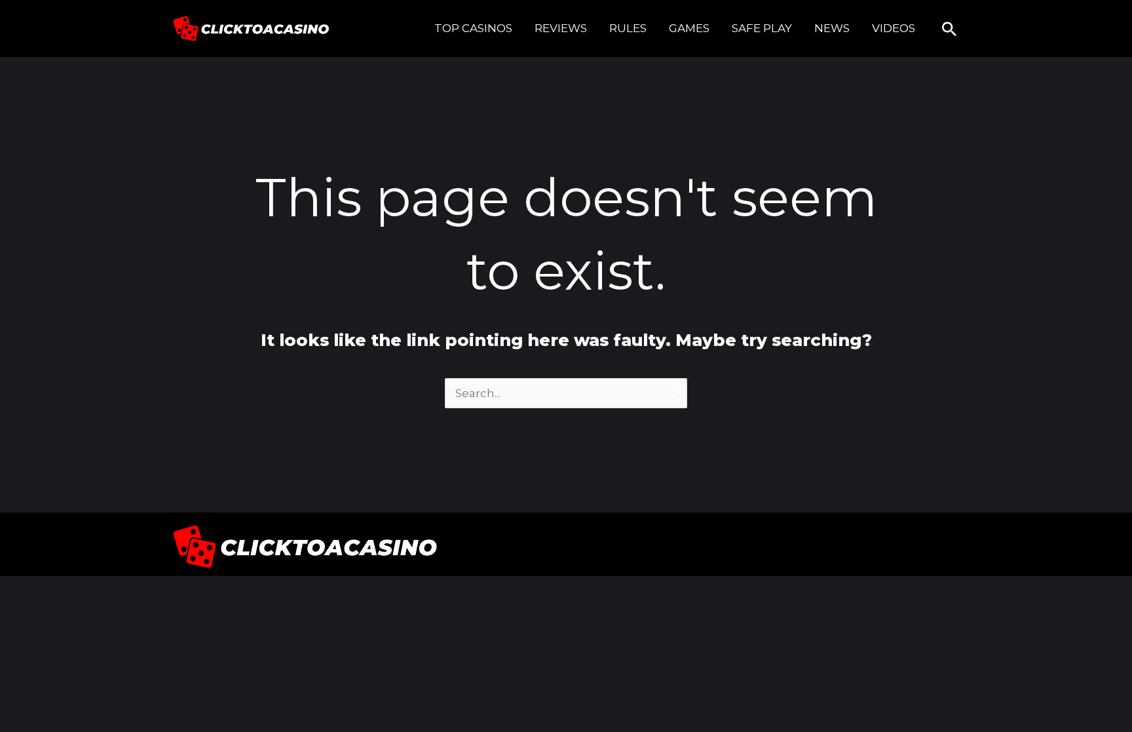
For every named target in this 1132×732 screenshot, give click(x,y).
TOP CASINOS (473, 28)
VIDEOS (893, 28)
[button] (949, 29)
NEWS (832, 28)
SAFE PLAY (762, 28)
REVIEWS (561, 28)
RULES (628, 28)
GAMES (689, 28)
